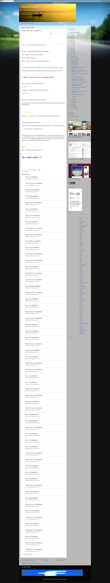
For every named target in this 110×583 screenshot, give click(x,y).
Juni (72, 100)
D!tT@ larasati (28, 247)
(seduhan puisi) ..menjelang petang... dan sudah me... (77, 79)
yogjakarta (82, 333)
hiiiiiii (81, 254)
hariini (81, 248)
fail (80, 239)
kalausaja (82, 271)
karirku (81, 279)
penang (81, 298)
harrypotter (82, 250)
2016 (71, 38)
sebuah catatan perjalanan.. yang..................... (77, 68)
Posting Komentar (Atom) (34, 563)
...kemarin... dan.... (75, 89)
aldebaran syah (29, 189)
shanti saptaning (29, 286)
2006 (71, 56)
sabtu (81, 313)
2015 (71, 40)
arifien (71, 114)
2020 (71, 34)
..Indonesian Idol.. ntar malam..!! (78, 87)
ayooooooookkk (83, 225)
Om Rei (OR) (28, 196)
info (80, 262)
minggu (81, 289)
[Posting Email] (39, 169)
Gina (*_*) (27, 382)
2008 (71, 52)
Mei (72, 102)
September (74, 63)
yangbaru (82, 332)
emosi (81, 237)
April (72, 104)
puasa (81, 311)
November (74, 59)
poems (81, 305)
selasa (81, 320)
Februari (73, 108)
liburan (81, 280)
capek (81, 229)
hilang (81, 255)
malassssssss (83, 286)
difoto (81, 234)
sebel (81, 316)
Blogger (65, 579)
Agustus (73, 65)
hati (80, 252)
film (80, 241)
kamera (81, 273)
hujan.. (81, 259)
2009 (71, 50)
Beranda (45, 560)
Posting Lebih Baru (28, 560)
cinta (81, 232)
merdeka (82, 288)
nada (81, 295)
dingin (81, 236)
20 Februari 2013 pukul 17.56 (32, 178)
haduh (26, 171)
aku (80, 220)
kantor (81, 277)
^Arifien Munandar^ (30, 183)
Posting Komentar (28, 554)
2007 (71, 54)
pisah (81, 304)
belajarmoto (82, 227)
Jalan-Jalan (82, 264)
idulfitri (81, 261)
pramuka (82, 307)
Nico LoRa (27, 221)
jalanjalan (82, 266)
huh (80, 257)
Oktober (73, 61)
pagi (81, 296)
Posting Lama (60, 560)
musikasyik (82, 293)
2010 (71, 48)
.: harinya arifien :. (29, 6)
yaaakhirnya (82, 330)
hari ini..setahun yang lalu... (77, 94)
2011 (71, 46)
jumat (81, 270)
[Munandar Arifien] (21, 24)
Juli (72, 98)
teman (81, 328)
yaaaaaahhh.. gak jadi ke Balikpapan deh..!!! (77, 85)
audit (81, 223)
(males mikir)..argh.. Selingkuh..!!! (79, 82)
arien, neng (28, 176)
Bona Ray (27, 478)
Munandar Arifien (24, 23)
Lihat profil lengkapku (73, 116)
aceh (81, 218)
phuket (81, 302)
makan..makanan (84, 282)
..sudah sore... (74, 96)
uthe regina (28, 498)
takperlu (81, 326)
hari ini (81, 246)
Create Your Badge (30, 23)
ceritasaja (82, 230)
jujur (81, 268)
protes (81, 309)
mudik (81, 291)
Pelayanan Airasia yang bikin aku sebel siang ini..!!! (79, 71)
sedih (81, 318)
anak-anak (82, 221)
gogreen (82, 243)
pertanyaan (82, 300)
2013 (71, 42)
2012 (71, 44)
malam (81, 284)
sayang (81, 314)
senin (81, 321)
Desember (74, 58)
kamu (81, 275)
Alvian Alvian (28, 266)
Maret (72, 106)
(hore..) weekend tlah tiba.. (77, 77)
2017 (71, 36)
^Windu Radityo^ (29, 241)
